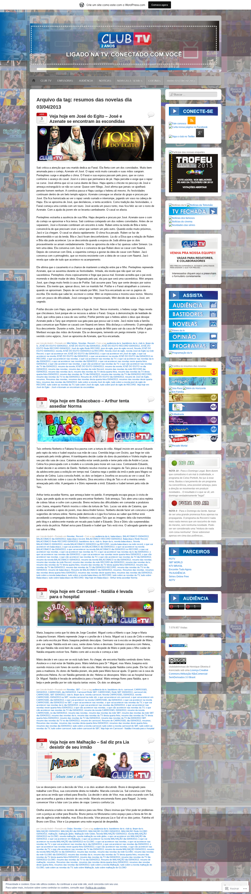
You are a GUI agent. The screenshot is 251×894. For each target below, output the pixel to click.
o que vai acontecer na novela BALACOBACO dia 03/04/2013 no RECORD (102, 549)
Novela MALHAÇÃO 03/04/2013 (111, 834)
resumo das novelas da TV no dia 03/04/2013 (58, 377)
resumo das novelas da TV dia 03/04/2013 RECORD (126, 374)
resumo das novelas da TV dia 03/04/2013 (80, 374)
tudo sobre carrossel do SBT (85, 728)
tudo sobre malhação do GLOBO (110, 867)
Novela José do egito (115, 351)
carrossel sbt (140, 692)
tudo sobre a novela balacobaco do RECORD (89, 575)
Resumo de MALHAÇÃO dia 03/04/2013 (120, 859)
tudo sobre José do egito (87, 384)
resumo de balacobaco (59, 570)
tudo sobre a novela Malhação (105, 865)
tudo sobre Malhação (84, 867)
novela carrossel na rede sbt (83, 697)
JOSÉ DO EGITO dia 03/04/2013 (84, 346)
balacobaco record (76, 539)
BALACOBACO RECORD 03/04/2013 (104, 539)
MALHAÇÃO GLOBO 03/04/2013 (104, 831)
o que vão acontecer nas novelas (64, 364)
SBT (78, 689)
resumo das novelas (58, 369)
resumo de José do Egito (137, 377)
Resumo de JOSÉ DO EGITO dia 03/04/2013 (102, 377)
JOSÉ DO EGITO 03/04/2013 (53, 346)
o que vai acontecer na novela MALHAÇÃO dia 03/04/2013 (109, 839)
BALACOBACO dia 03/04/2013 (51, 539)
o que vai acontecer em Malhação (64, 839)
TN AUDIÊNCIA (177, 573)
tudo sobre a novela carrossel (87, 726)
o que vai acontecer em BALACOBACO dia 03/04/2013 (88, 547)
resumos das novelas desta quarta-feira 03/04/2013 (93, 379)
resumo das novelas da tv (60, 371)
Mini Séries (72, 343)
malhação (52, 834)
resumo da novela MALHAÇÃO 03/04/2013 (125, 849)
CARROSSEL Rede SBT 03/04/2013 (115, 692)
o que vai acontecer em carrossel (114, 697)
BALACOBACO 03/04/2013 (136, 536)
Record (91, 343)
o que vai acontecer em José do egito (118, 353)
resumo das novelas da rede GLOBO (115, 852)
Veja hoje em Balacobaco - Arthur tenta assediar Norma (111, 578)
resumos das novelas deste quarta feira (97, 572)
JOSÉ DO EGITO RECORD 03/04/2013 (120, 346)
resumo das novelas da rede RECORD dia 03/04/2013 (98, 562)
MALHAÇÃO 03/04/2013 (48, 831)
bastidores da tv (129, 343)
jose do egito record (123, 348)
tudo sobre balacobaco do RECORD (66, 578)
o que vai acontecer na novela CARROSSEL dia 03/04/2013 (93, 700)
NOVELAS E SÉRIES (129, 80)
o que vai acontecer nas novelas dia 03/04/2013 (74, 361)
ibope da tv (108, 541)
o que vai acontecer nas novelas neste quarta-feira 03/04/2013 (111, 554)
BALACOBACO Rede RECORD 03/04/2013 (57, 541)
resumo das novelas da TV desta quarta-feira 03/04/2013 (108, 565)
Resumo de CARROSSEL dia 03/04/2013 (121, 720)
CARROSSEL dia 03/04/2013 (62, 692)
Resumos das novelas (56, 379)
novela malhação (68, 836)
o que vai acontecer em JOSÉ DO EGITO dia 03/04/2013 (72, 353)
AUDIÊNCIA (86, 80)
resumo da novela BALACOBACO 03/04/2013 (58, 559)
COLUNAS (154, 80)
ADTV (172, 580)
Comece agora (159, 4)
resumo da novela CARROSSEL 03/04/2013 (105, 710)
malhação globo (66, 834)
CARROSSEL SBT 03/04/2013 (50, 694)
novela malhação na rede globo (91, 836)
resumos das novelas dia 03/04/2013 (59, 382)
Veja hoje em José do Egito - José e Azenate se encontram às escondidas (92, 385)
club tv (141, 343)
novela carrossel (93, 694)
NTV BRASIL (176, 566)
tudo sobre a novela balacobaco (51, 575)
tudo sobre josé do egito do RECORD (118, 384)
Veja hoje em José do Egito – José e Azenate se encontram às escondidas (87, 119)
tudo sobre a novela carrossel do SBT (120, 726)
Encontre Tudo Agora (180, 569)
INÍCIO (33, 80)
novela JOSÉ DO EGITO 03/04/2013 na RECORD (80, 351)
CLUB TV (46, 80)
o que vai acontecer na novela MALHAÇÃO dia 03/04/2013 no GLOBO (91, 840)
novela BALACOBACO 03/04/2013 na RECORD (86, 544)
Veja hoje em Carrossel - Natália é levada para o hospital (127, 728)
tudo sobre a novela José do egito (94, 382)
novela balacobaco (123, 541)
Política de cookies (95, 887)
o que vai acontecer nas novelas (62, 359)
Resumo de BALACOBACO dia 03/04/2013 (91, 570)
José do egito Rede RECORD (85, 348)
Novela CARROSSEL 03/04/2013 (118, 694)
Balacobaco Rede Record (135, 539)
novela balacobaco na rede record (126, 544)
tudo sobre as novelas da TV (60, 384)
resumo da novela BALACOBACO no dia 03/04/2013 (106, 559)
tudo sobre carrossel (61, 728)
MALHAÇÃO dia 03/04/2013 (74, 831)
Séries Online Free (179, 576)
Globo (70, 828)
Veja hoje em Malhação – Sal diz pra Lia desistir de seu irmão (89, 745)
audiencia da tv (114, 343)
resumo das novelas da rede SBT (105, 713)
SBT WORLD (176, 562)
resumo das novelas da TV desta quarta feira (95, 371)
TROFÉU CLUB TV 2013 (181, 80)
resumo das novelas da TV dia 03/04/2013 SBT (123, 718)
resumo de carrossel (91, 720)
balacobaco (116, 536)
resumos (40, 379)
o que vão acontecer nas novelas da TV (100, 364)
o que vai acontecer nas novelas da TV (97, 359)
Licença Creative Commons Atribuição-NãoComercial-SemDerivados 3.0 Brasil (188, 674)
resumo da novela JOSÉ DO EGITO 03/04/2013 (81, 366)
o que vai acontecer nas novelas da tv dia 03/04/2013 (123, 552)
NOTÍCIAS (105, 80)
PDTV (172, 558)
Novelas (82, 343)
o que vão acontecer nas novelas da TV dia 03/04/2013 (124, 557)
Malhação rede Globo (85, 834)
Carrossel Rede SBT (87, 692)
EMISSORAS (65, 80)
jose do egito (107, 348)
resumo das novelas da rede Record (86, 369)
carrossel (128, 689)
